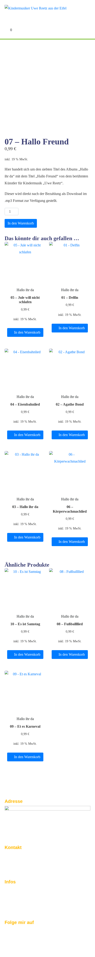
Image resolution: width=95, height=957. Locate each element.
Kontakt (12, 889)
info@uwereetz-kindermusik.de (33, 867)
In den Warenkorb (21, 223)
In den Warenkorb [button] (27, 332)
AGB (9, 908)
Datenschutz (16, 902)
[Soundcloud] (37, 933)
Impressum (15, 895)
